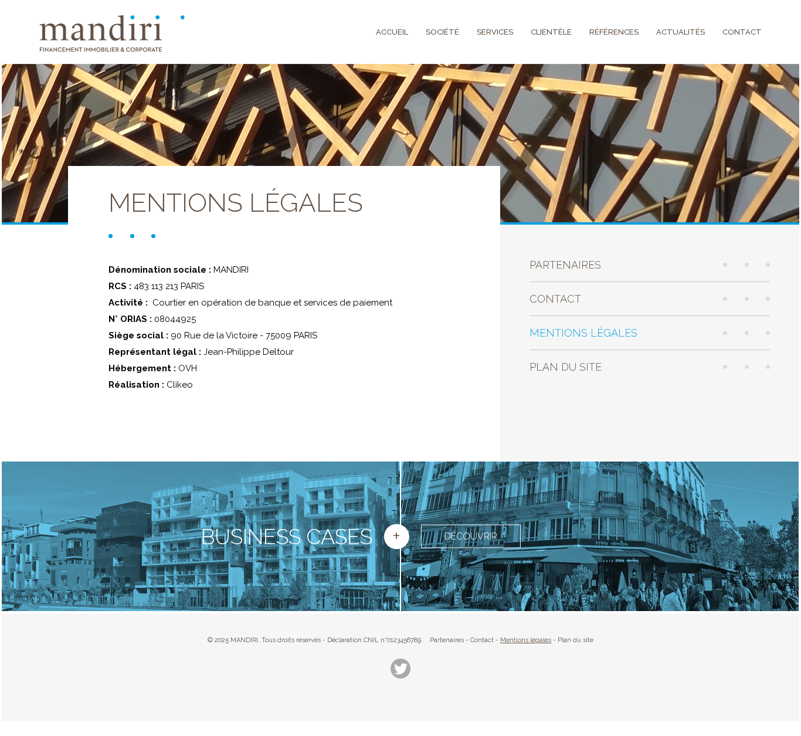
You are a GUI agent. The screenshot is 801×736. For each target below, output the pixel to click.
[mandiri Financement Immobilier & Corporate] (112, 33)
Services (495, 32)
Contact (742, 32)
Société (442, 32)
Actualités (680, 32)
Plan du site (566, 367)
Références (614, 32)
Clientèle (551, 32)
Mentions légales (583, 333)
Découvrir (470, 535)
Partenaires (565, 265)
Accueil (392, 32)
